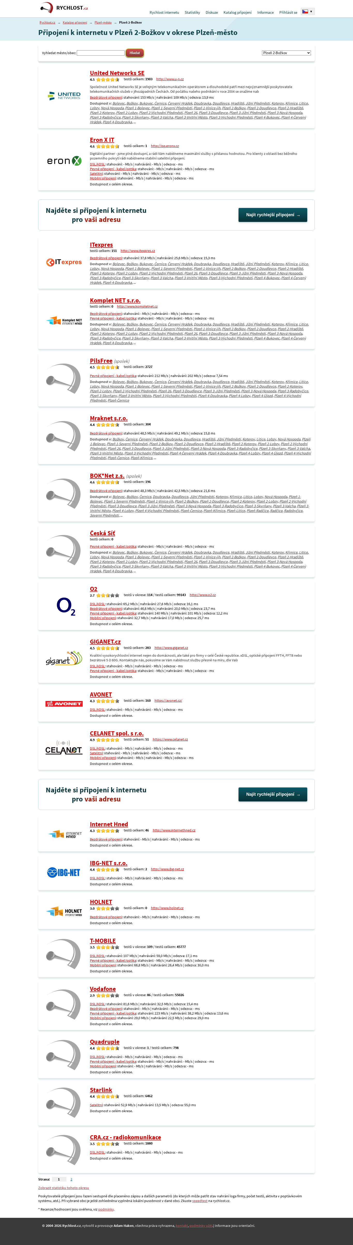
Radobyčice (293, 510)
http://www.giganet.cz (171, 647)
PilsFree (101, 360)
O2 (93, 588)
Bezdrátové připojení (106, 97)
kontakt (182, 1225)
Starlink (101, 1090)
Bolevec (118, 103)
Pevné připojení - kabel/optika (113, 169)
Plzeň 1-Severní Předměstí (171, 108)
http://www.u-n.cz (170, 79)
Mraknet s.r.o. (109, 418)
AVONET (101, 694)
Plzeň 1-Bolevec (137, 108)
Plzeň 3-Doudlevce (213, 112)
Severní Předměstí (104, 515)
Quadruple (104, 1041)
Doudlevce (220, 103)
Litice (303, 103)
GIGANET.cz (105, 641)
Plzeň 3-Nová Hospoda (284, 112)
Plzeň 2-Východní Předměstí (161, 112)
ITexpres (101, 244)
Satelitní (96, 173)
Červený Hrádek (180, 103)
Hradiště (237, 103)
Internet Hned (109, 824)
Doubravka (202, 103)
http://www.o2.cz (203, 594)
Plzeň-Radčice (257, 510)
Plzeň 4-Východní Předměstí (157, 510)
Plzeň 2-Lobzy (126, 112)
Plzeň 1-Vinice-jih (207, 108)
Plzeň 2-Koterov (102, 112)
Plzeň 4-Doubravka (117, 122)
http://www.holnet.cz (167, 908)
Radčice (276, 510)
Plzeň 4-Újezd (262, 395)
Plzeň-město (103, 22)
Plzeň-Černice (118, 400)
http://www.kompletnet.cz (137, 306)
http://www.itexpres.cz (138, 250)
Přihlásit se (288, 12)
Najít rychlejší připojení (270, 214)
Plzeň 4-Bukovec (267, 117)
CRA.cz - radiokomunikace (125, 1137)
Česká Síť (102, 533)
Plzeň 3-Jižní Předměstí (247, 112)
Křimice (291, 103)
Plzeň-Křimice (141, 457)
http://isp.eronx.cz (165, 145)
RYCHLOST (72, 7)
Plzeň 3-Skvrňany (135, 117)
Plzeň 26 (190, 112)
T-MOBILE (103, 940)
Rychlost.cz (47, 22)
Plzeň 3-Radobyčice (105, 117)
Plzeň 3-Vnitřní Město (190, 117)
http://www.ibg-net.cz (167, 869)
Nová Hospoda (112, 108)
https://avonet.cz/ (168, 700)
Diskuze (212, 12)
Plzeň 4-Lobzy (239, 395)
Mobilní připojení (103, 178)
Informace (265, 12)
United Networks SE (117, 73)
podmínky (106, 1209)
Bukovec (146, 103)
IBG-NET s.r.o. (108, 863)
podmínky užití (200, 1225)
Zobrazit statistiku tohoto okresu (63, 1187)
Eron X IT (102, 139)
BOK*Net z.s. (107, 475)
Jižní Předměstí (257, 103)
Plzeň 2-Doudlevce (261, 108)
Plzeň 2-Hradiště (290, 108)
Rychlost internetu (164, 12)
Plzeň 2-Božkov (233, 108)
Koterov (277, 103)
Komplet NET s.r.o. (115, 300)
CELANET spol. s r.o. (117, 733)
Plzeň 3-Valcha (161, 117)
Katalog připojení (238, 12)
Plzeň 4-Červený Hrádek (188, 453)
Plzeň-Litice (236, 510)
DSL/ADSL (97, 164)
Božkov (132, 103)
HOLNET (101, 902)
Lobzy (94, 108)
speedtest (200, 1200)
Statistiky (192, 12)
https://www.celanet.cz (170, 739)
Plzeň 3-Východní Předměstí (230, 117)
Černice (160, 103)
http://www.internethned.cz (174, 830)
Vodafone (103, 989)
